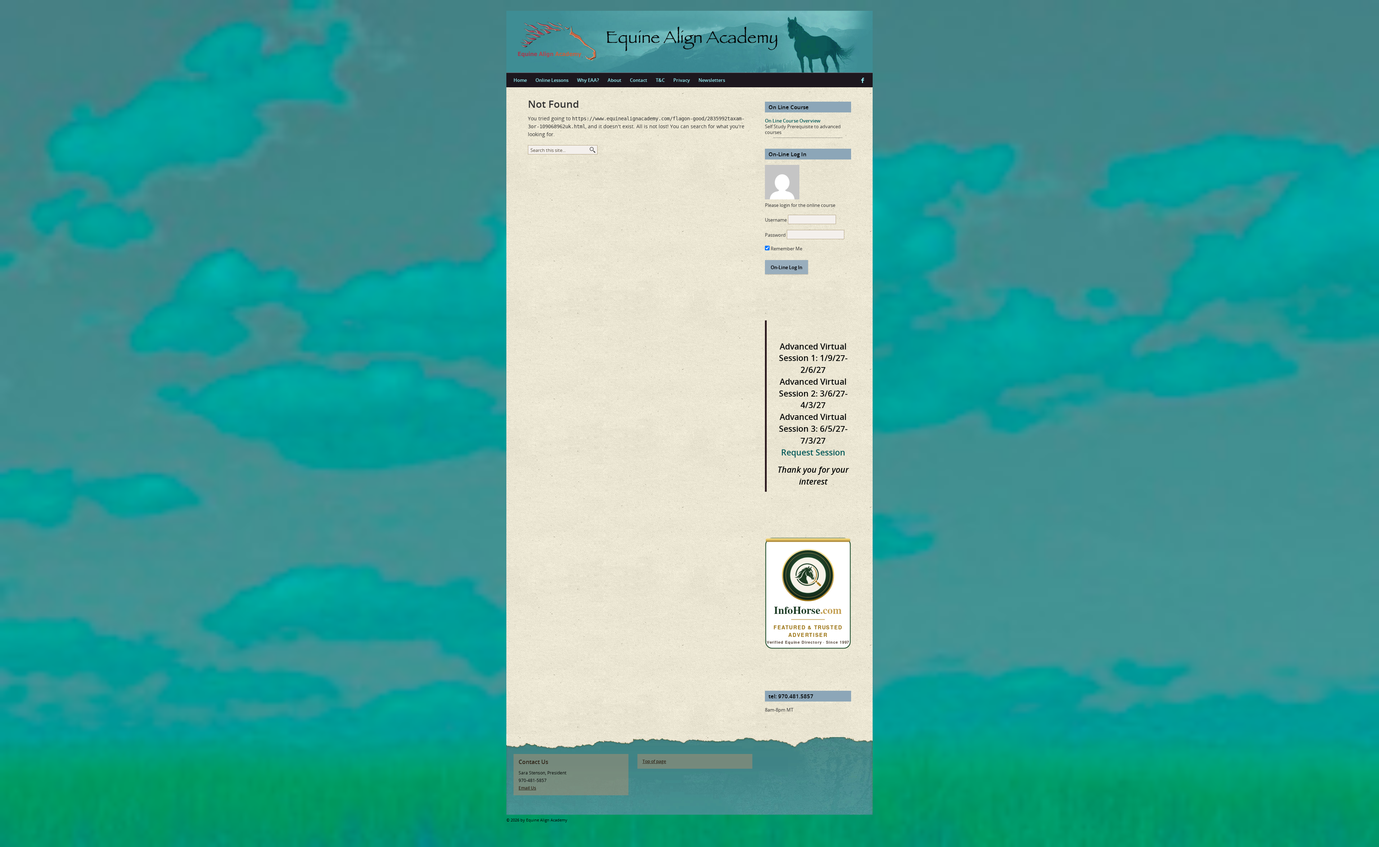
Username (776, 220)
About (614, 80)
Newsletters (711, 80)
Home (520, 80)
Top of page (654, 761)
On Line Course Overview (793, 120)
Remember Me (786, 248)
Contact (638, 80)
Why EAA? (588, 80)
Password (775, 235)
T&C (660, 80)
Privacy (681, 80)
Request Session (813, 452)
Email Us (527, 788)
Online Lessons (551, 80)
